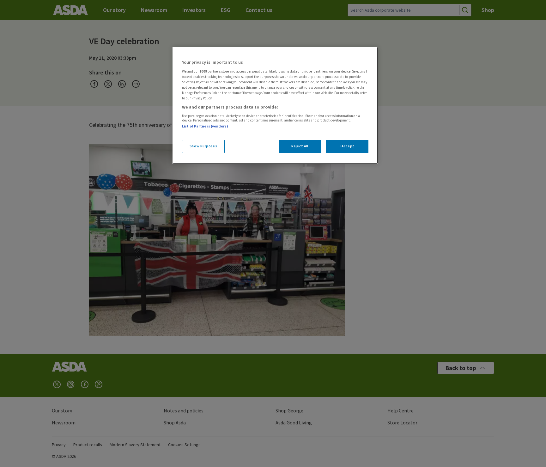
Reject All (299, 146)
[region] (275, 105)
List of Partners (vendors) (205, 126)
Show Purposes (203, 146)
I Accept (347, 146)
